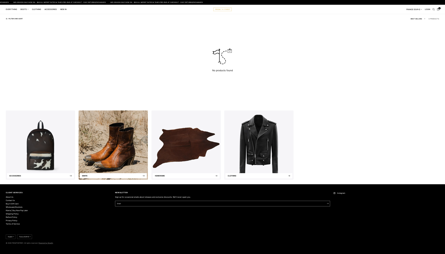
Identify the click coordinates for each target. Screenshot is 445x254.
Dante (84, 176)
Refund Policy (11, 217)
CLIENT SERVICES (14, 192)
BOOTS (24, 9)
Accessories (15, 176)
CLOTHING (36, 9)
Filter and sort (16, 19)
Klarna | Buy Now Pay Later (17, 210)
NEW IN (63, 9)
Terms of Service (13, 224)
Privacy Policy (11, 220)
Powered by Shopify (45, 243)
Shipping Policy (12, 214)
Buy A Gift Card (12, 204)
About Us (9, 197)
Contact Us (10, 200)
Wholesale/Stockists (14, 207)
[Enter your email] (327, 203)
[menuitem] (12, 9)
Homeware (160, 176)
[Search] (433, 9)
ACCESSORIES (50, 9)
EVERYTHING (11, 9)
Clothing (232, 176)
